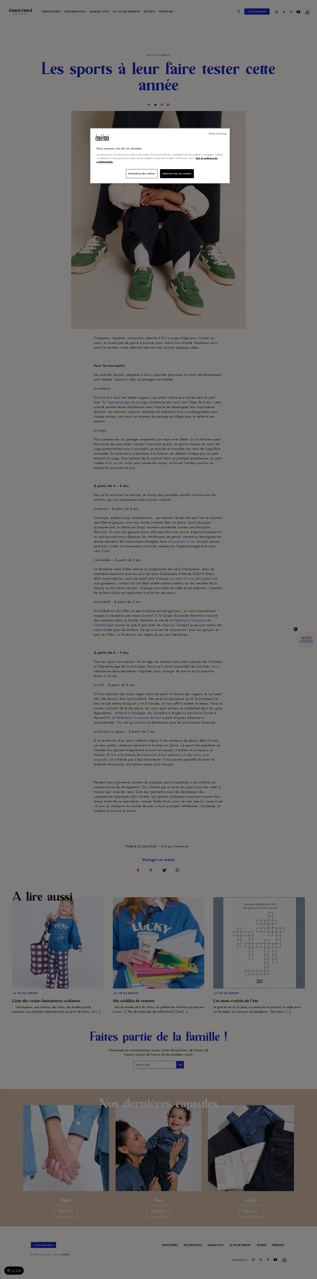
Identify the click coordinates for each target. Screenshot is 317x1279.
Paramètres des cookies (141, 173)
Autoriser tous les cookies (176, 173)
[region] (160, 156)
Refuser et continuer (218, 133)
